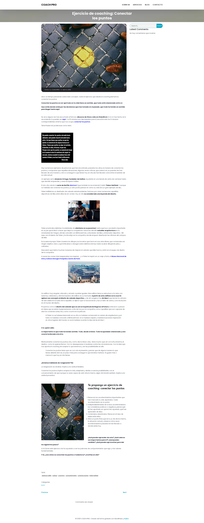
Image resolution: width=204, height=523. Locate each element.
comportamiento (71, 475)
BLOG (147, 5)
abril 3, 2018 (67, 90)
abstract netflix (46, 475)
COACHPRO (56, 90)
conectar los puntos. (82, 122)
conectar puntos (83, 475)
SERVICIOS (137, 5)
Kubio (126, 519)
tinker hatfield (93, 475)
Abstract (73, 185)
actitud (54, 475)
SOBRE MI (126, 5)
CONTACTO (158, 5)
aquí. (64, 119)
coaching (61, 475)
